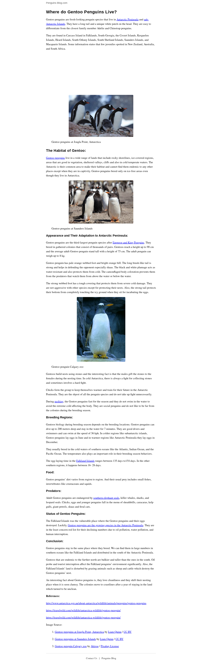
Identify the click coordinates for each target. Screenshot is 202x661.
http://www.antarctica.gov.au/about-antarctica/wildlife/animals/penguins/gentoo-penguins (96, 603)
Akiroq (95, 646)
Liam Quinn (114, 632)
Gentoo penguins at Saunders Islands (75, 639)
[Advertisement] (101, 73)
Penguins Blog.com (56, 3)
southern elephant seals (106, 498)
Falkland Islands (85, 461)
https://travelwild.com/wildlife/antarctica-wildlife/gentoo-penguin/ (83, 610)
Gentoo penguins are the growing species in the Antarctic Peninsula (105, 525)
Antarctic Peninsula (128, 19)
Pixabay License (110, 646)
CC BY (128, 632)
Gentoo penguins (55, 158)
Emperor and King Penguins (128, 242)
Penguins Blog (109, 658)
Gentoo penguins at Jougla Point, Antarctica (79, 632)
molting (59, 401)
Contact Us (91, 658)
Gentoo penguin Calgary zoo (71, 646)
